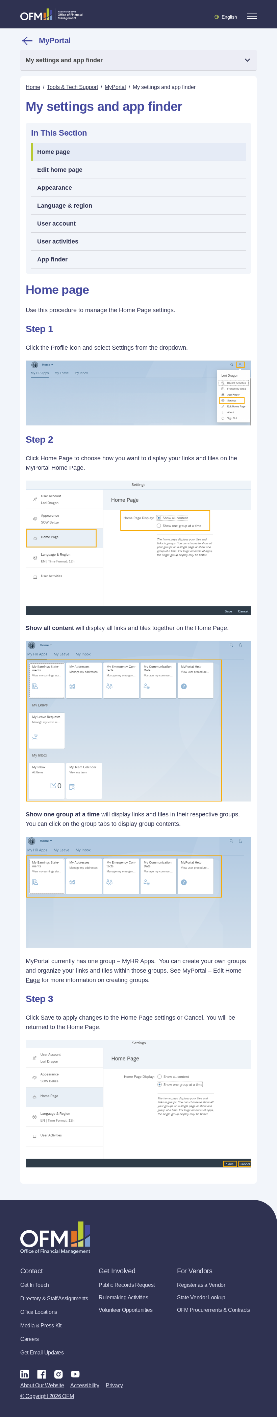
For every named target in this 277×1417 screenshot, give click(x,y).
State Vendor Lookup (201, 1297)
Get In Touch (34, 1285)
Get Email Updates (42, 1352)
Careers (29, 1339)
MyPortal (55, 41)
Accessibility (84, 1385)
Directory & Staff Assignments (54, 1298)
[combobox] (138, 60)
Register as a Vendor (201, 1285)
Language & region (64, 205)
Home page (53, 151)
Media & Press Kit (40, 1325)
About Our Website (42, 1385)
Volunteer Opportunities (126, 1310)
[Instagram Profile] (58, 1374)
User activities (57, 241)
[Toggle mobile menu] (252, 16)
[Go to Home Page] (51, 14)
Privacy (114, 1385)
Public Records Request (127, 1285)
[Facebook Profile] (41, 1374)
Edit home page (59, 169)
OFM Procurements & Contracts (213, 1310)
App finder (52, 259)
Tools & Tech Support (72, 87)
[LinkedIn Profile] (24, 1374)
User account (56, 223)
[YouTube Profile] (75, 1374)
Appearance (54, 187)
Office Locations (38, 1312)
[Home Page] (55, 1237)
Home (33, 87)
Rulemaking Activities (123, 1297)
